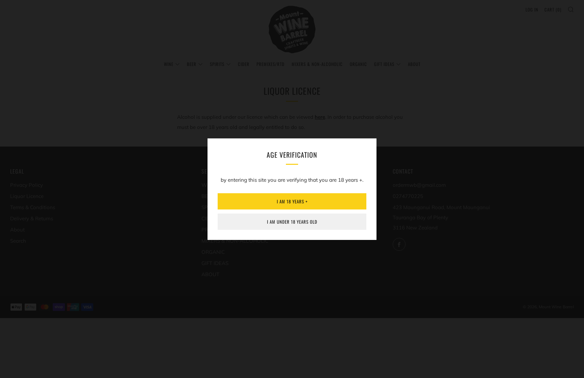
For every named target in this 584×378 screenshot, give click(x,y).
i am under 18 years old (292, 221)
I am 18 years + (292, 201)
